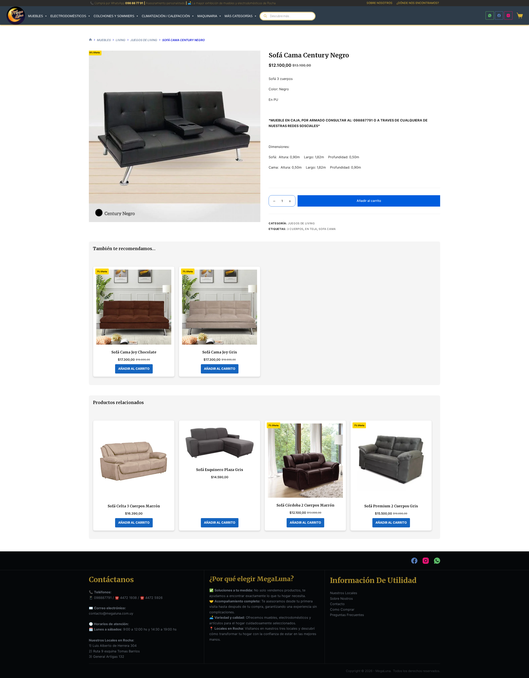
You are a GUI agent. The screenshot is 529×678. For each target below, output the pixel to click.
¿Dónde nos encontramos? (418, 3)
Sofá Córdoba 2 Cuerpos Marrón (305, 505)
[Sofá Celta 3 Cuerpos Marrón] (133, 460)
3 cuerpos (295, 229)
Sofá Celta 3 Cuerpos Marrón (134, 506)
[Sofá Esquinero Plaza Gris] (219, 442)
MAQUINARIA (207, 16)
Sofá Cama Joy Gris (219, 352)
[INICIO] (90, 40)
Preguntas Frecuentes (347, 615)
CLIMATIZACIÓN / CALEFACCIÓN (166, 16)
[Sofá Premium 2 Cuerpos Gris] (391, 460)
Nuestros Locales (343, 593)
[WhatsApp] (490, 15)
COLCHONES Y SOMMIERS (114, 16)
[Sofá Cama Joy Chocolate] (133, 307)
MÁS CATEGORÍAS (239, 16)
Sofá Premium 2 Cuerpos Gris (391, 506)
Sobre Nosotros (379, 3)
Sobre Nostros (341, 598)
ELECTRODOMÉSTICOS (68, 16)
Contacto (337, 604)
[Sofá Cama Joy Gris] (219, 307)
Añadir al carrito (369, 201)
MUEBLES (35, 16)
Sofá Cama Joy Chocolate (133, 352)
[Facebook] (499, 15)
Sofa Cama (327, 229)
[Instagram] (508, 15)
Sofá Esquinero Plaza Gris (219, 469)
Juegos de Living (301, 223)
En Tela (311, 229)
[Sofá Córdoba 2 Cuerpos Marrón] (305, 460)
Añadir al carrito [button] (134, 369)
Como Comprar (342, 609)
